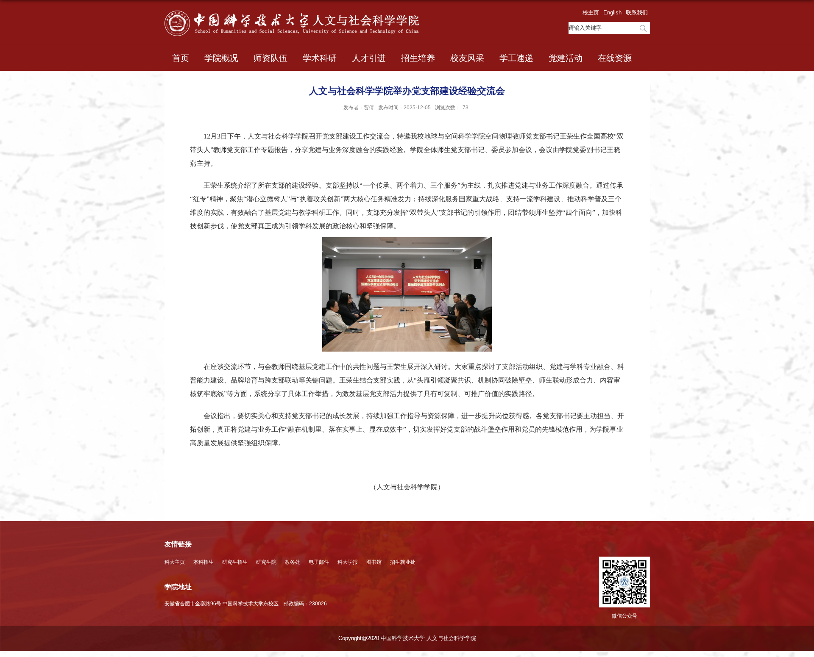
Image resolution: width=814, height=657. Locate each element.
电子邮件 (319, 562)
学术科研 (320, 58)
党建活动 (566, 58)
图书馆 (374, 562)
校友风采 (467, 58)
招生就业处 (402, 562)
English (612, 12)
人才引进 (369, 58)
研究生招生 (235, 562)
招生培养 (418, 58)
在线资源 (615, 58)
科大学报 (347, 562)
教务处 (292, 562)
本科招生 (203, 562)
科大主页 (174, 562)
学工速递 (516, 58)
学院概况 (221, 58)
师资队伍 (270, 58)
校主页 (591, 12)
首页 (180, 58)
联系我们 (637, 12)
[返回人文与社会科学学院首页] (291, 23)
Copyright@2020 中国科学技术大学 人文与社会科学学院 (407, 638)
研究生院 (266, 562)
